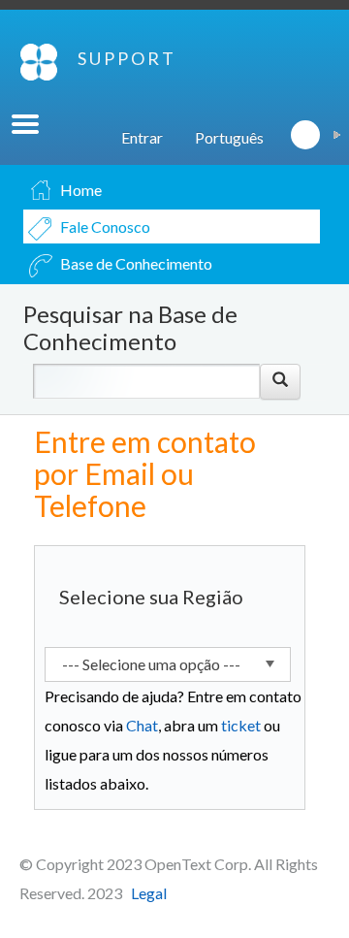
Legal (149, 893)
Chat (142, 725)
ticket (241, 725)
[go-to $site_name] (39, 62)
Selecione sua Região (151, 596)
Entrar (142, 137)
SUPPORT (127, 58)
